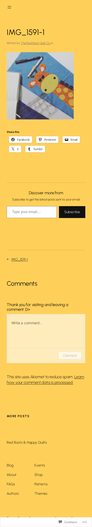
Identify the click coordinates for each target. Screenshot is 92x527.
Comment (70, 355)
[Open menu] (9, 7)
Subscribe (72, 212)
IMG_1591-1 (19, 259)
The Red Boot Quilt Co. (36, 43)
